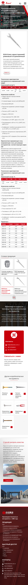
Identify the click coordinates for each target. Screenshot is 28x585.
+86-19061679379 (11, 349)
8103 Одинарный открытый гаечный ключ (20, 273)
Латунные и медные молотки (10, 528)
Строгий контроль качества (13, 442)
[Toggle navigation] (25, 3)
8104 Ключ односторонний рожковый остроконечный (5, 291)
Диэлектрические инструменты (10, 537)
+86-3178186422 (11, 347)
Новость (5, 555)
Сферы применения (8, 550)
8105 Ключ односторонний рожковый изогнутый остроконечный (20, 291)
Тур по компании (7, 552)
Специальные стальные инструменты (12, 530)
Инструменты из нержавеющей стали (12, 535)
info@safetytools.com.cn (13, 344)
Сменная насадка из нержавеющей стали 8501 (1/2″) (7, 273)
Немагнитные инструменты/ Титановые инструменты (12, 532)
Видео (4, 554)
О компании (6, 548)
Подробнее (8, 480)
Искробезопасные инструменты (11, 526)
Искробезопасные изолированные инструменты (11, 539)
